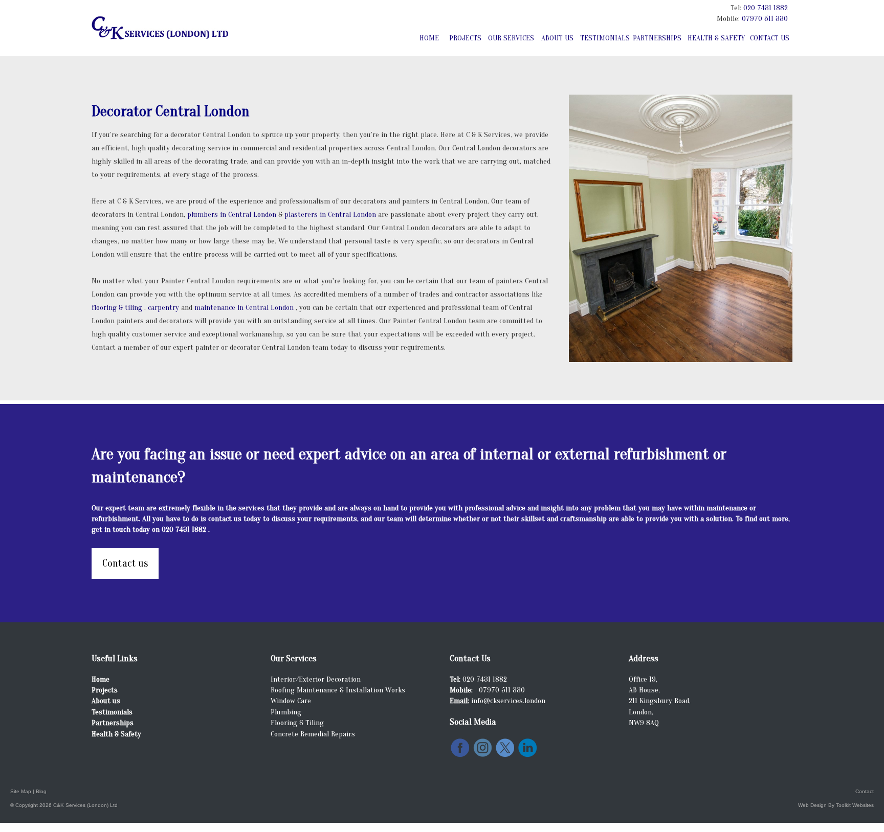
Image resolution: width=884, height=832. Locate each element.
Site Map (20, 791)
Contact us (125, 563)
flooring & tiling (118, 307)
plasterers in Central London (331, 214)
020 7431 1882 (765, 8)
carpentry (164, 307)
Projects (465, 38)
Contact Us (769, 38)
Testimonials (604, 38)
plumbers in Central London (232, 214)
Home (429, 38)
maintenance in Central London (245, 307)
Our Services (511, 38)
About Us (557, 38)
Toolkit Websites (855, 805)
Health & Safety (716, 38)
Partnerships (657, 38)
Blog (41, 791)
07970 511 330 (765, 18)
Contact (864, 791)
